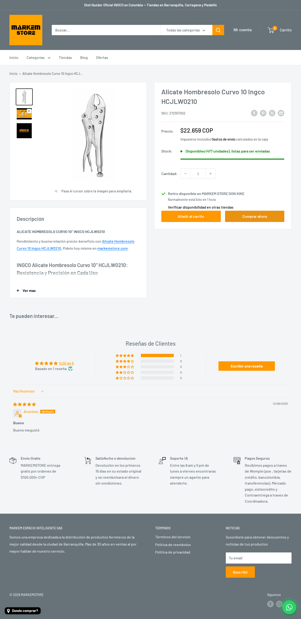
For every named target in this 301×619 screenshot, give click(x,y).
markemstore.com (112, 248)
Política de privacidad (172, 552)
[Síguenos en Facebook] (270, 604)
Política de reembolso (173, 544)
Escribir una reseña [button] (247, 366)
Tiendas (65, 57)
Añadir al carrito (191, 216)
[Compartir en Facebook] (254, 112)
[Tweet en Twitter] (272, 112)
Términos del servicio (172, 537)
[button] (125, 355)
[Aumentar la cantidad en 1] (210, 174)
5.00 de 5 (66, 363)
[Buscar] (218, 30)
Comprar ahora (254, 216)
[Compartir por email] (281, 112)
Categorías (36, 57)
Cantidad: (169, 173)
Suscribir (240, 572)
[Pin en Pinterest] (263, 112)
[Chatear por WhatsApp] (289, 607)
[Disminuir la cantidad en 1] (185, 174)
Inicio (13, 57)
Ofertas (102, 57)
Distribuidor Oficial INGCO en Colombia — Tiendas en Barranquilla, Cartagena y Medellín (150, 5)
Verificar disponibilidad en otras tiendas (201, 207)
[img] (24, 404)
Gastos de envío (223, 139)
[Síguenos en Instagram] (279, 604)
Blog (84, 57)
